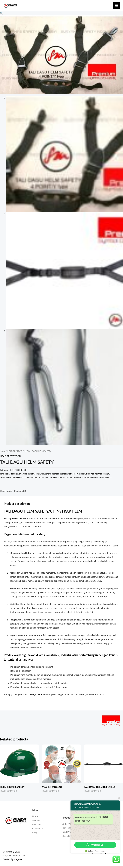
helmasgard (46, 474)
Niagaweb (18, 860)
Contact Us (37, 828)
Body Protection (70, 824)
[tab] (6, 491)
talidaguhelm (5, 477)
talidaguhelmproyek (57, 477)
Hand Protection (70, 832)
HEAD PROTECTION (16, 451)
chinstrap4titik (34, 474)
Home (2, 451)
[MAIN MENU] (116, 5)
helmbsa (55, 474)
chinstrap (23, 474)
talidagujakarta (105, 477)
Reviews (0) (20, 491)
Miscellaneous (69, 836)
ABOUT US (38, 820)
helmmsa (90, 474)
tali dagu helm (34, 694)
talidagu (106, 474)
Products (36, 824)
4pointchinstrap (11, 474)
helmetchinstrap (67, 474)
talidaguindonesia (91, 477)
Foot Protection (69, 828)
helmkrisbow (79, 474)
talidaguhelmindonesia (21, 477)
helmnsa (98, 474)
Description (6, 491)
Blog (34, 833)
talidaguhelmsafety (74, 477)
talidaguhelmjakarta (39, 477)
